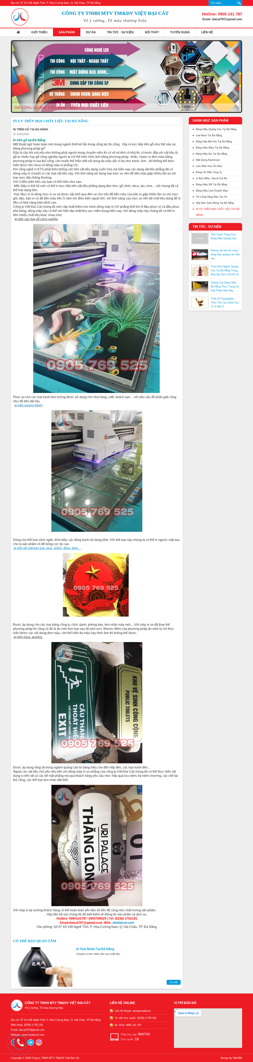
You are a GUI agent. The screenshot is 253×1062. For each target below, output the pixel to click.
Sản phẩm (67, 32)
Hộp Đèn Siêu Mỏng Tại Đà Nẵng (215, 202)
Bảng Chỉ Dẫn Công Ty (209, 172)
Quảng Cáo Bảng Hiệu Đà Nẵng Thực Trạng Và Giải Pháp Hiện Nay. (225, 286)
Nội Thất (152, 32)
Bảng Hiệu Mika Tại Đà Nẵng (212, 147)
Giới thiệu (39, 32)
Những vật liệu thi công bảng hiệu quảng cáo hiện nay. (225, 254)
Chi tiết (174, 982)
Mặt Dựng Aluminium (208, 159)
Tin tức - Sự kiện (120, 32)
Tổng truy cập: (135, 1034)
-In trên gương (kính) (28, 405)
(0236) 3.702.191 (146, 1017)
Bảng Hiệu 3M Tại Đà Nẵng (211, 184)
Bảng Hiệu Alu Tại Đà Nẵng (211, 153)
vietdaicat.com (123, 922)
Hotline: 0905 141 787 (222, 14)
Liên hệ (207, 32)
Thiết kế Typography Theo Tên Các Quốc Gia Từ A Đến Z (225, 302)
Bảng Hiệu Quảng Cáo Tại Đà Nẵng (216, 129)
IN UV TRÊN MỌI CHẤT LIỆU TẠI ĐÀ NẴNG (218, 212)
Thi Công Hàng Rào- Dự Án (211, 196)
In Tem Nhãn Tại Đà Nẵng (95, 949)
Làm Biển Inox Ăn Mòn (209, 166)
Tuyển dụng (180, 32)
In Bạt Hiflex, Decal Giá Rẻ (211, 178)
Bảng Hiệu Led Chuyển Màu (212, 190)
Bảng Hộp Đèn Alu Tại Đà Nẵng (214, 141)
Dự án (91, 32)
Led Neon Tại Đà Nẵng (209, 135)
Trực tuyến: (130, 1039)
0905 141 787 (133, 1025)
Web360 (237, 1057)
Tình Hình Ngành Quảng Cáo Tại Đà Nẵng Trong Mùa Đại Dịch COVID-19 (225, 270)
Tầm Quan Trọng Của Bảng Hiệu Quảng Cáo (223, 236)
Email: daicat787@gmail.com (222, 19)
